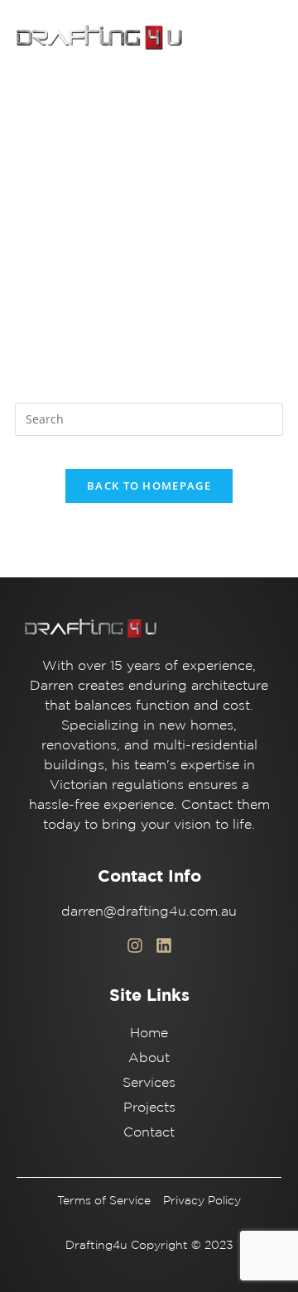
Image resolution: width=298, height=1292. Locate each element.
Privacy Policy (202, 1200)
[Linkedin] (164, 945)
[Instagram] (135, 945)
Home (149, 1032)
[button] (264, 36)
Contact (149, 1131)
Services (149, 1081)
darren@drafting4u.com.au (149, 910)
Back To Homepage (149, 485)
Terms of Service (104, 1200)
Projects (149, 1106)
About (149, 1057)
